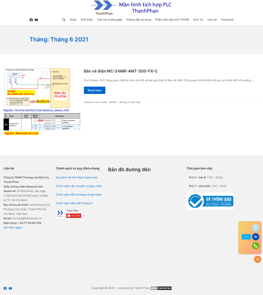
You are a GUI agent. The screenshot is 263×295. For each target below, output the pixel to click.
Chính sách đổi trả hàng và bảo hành (79, 194)
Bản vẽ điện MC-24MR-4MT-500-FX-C (121, 71)
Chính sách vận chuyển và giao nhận (79, 186)
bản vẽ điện (101, 102)
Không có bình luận (130, 102)
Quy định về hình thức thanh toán (77, 177)
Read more (95, 90)
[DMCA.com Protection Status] (161, 288)
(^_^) (246, 236)
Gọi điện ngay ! (13, 227)
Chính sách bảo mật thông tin (74, 203)
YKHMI (112, 102)
